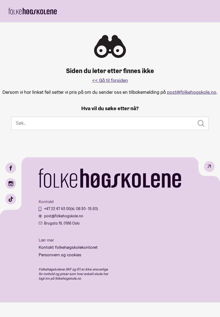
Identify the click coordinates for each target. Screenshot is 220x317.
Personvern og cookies (60, 255)
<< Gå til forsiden (110, 80)
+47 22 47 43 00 (57, 208)
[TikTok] (10, 199)
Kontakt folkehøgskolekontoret (68, 247)
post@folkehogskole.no (191, 92)
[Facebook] (10, 168)
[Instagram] (10, 183)
